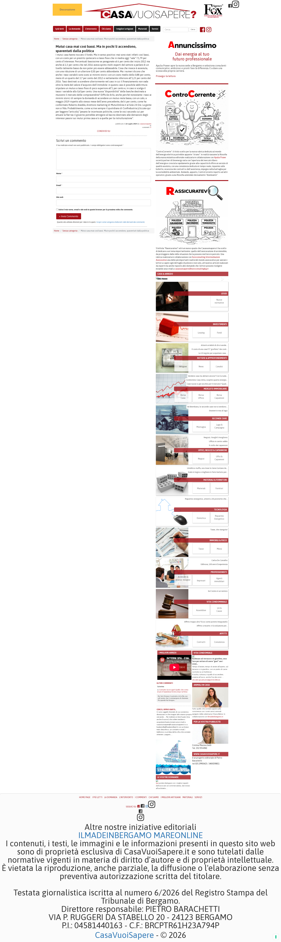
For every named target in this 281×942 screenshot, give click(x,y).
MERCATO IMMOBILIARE (215, 389)
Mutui (219, 549)
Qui (157, 783)
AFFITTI (223, 633)
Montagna (201, 427)
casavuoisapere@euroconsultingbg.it (192, 269)
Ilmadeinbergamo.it (215, 717)
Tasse (201, 549)
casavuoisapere (145, 124)
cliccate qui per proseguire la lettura (206, 680)
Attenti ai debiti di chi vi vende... (214, 345)
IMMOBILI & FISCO (218, 540)
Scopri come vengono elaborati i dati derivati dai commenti (120, 222)
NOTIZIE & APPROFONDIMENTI (212, 358)
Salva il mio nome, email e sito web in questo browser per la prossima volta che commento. (96, 210)
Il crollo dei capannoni (218, 445)
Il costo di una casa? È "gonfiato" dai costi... (210, 349)
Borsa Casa (183, 396)
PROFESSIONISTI (219, 572)
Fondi (219, 333)
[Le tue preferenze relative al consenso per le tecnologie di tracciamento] (276, 937)
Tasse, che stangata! (219, 530)
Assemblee (201, 610)
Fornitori (219, 488)
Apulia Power (220, 157)
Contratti (201, 642)
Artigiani (183, 366)
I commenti (141, 797)
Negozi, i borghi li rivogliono (216, 437)
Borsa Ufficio (201, 396)
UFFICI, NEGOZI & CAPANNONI (212, 450)
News (201, 366)
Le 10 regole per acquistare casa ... (213, 353)
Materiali (142, 29)
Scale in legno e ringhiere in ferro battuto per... (208, 472)
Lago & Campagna (219, 426)
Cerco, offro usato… (166, 709)
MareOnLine (178, 835)
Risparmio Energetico (219, 517)
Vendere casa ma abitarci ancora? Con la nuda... (208, 376)
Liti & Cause (219, 609)
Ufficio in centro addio (218, 441)
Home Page (84, 797)
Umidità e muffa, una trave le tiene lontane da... (207, 468)
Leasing (201, 333)
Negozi (201, 459)
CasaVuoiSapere (124, 935)
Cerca (193, 29)
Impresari (201, 580)
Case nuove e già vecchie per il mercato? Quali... (207, 384)
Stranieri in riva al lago (218, 411)
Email (59, 185)
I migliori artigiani (124, 29)
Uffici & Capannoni (219, 458)
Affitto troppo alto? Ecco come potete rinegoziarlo (206, 622)
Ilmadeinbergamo (116, 835)
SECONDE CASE (219, 418)
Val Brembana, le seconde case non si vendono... (207, 407)
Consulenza (219, 642)
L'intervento (91, 29)
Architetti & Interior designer (183, 578)
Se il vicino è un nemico (218, 591)
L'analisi (219, 366)
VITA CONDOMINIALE (217, 602)
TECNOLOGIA (220, 509)
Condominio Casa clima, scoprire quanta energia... (207, 380)
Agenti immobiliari (219, 579)
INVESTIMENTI (220, 324)
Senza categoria (69, 39)
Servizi (155, 29)
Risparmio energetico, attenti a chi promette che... (206, 499)
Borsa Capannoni (219, 396)
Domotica (201, 518)
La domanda (74, 29)
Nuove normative (219, 301)
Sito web (59, 197)
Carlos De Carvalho (219, 560)
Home (56, 39)
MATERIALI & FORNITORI (215, 480)
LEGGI (224, 293)
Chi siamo (106, 29)
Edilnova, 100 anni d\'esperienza (214, 564)
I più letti (59, 29)
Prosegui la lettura (165, 76)
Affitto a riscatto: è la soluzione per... (212, 626)
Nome (59, 173)
